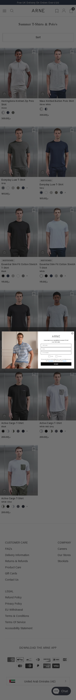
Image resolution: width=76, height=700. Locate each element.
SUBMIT (56, 364)
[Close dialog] (72, 333)
